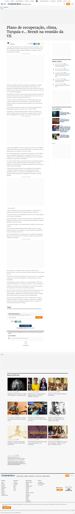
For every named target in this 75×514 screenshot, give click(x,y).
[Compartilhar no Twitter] (37, 44)
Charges (27, 488)
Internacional (26, 4)
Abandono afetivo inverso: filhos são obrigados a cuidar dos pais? (17, 394)
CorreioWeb (40, 482)
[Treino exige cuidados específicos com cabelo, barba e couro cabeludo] (55, 136)
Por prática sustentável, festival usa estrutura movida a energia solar (17, 419)
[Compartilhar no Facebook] (34, 44)
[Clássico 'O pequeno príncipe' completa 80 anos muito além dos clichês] (17, 432)
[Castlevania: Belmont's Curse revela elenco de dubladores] (55, 121)
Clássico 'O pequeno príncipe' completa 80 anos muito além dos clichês (16, 443)
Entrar (72, 3)
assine (33, 328)
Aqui (14, 487)
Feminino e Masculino (30, 492)
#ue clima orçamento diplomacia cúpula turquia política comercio (24, 308)
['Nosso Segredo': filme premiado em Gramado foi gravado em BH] (55, 114)
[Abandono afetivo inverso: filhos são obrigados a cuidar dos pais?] (17, 384)
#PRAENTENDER (29, 486)
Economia (3, 484)
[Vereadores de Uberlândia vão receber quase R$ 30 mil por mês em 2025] (37, 408)
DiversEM (3, 488)
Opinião (27, 483)
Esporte (12, 1)
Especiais (27, 484)
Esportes (27, 496)
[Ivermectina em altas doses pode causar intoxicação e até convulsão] (37, 432)
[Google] (25, 343)
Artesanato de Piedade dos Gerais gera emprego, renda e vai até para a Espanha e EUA (57, 443)
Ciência (27, 491)
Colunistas (3, 491)
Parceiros (59, 1)
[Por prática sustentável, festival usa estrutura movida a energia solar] (17, 408)
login (29, 328)
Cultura (2, 492)
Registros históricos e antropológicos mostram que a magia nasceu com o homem (16, 458)
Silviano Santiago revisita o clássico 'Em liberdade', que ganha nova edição (56, 419)
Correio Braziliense (41, 483)
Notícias (7, 1)
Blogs (15, 486)
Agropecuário (28, 501)
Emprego (27, 487)
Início (1, 7)
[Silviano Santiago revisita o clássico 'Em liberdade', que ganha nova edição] (57, 408)
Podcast (27, 499)
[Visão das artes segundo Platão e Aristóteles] (57, 384)
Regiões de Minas (29, 482)
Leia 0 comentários (25, 325)
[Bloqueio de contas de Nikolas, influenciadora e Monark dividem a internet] (37, 384)
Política (2, 483)
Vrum (15, 488)
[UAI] (36, 1)
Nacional (3, 486)
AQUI (69, 1)
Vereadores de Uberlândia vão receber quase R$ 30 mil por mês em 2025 (37, 419)
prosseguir (7, 507)
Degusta (27, 493)
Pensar (27, 497)
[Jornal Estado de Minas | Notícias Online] (14, 4)
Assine (68, 3)
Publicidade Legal (4, 495)
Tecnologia (28, 495)
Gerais (2, 482)
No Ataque (28, 500)
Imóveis (32, 1)
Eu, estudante (40, 484)
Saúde (2, 490)
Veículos (27, 1)
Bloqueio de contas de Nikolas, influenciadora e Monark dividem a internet (37, 395)
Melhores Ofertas (44, 1)
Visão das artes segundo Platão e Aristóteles (57, 394)
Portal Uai (15, 482)
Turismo (27, 490)
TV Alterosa (53, 1)
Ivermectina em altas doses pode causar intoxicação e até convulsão (37, 443)
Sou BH (64, 1)
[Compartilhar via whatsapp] (39, 44)
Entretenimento (19, 1)
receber (39, 317)
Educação (3, 493)
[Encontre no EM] (64, 4)
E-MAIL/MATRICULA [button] (26, 345)
